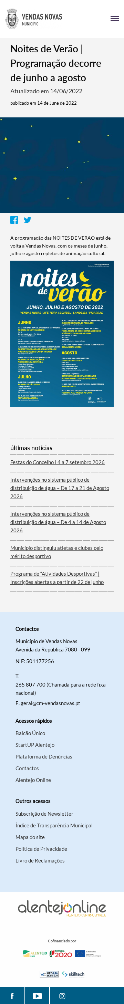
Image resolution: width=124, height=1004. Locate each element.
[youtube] (37, 995)
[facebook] (12, 995)
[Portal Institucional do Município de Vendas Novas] (33, 19)
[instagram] (62, 995)
